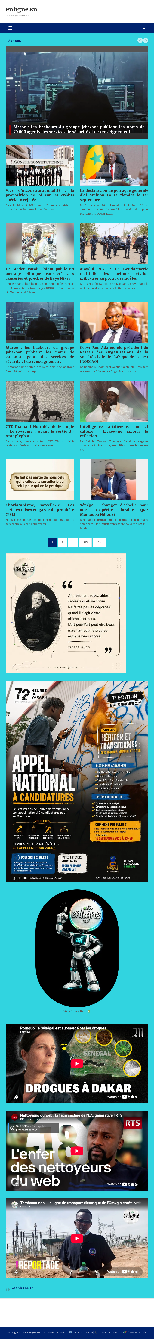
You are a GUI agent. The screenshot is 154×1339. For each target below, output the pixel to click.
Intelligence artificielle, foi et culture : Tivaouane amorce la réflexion (114, 431)
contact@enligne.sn (83, 1332)
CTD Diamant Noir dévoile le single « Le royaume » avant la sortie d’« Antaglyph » (40, 431)
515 (85, 542)
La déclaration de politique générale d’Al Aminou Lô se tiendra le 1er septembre (114, 195)
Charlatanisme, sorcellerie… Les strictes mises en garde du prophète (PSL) (40, 510)
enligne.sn (21, 9)
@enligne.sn (23, 1288)
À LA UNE (14, 41)
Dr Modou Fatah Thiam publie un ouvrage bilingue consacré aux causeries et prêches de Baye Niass (40, 274)
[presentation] (140, 40)
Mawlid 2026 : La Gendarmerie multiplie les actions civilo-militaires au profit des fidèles (114, 274)
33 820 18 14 (104, 1332)
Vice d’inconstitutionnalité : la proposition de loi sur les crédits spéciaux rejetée (40, 195)
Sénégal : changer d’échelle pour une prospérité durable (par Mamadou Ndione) (114, 510)
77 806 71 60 (118, 1332)
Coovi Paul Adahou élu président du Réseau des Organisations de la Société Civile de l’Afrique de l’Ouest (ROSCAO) (114, 354)
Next (100, 542)
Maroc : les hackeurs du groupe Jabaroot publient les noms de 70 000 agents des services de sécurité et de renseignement (79, 129)
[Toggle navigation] (10, 28)
